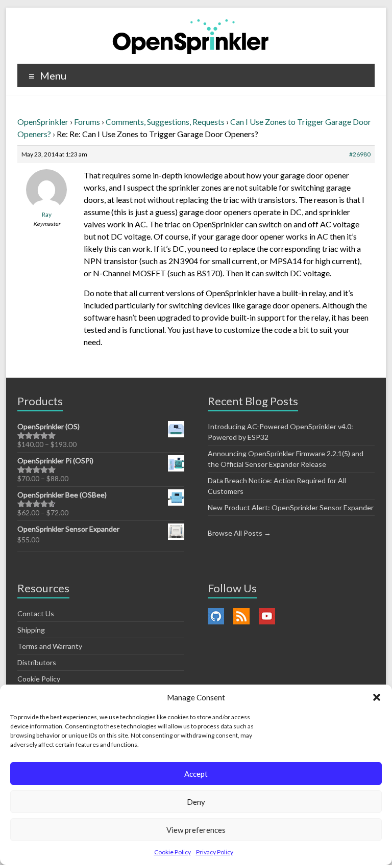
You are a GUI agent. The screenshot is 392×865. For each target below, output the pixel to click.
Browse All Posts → (239, 533)
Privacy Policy (214, 852)
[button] (377, 697)
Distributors (36, 662)
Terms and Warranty (49, 646)
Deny (196, 801)
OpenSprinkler (42, 121)
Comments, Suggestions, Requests (165, 121)
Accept (196, 773)
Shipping (31, 629)
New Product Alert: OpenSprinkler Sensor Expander (291, 507)
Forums (87, 121)
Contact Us (35, 613)
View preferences (196, 829)
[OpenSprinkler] (191, 36)
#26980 (360, 154)
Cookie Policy (172, 852)
